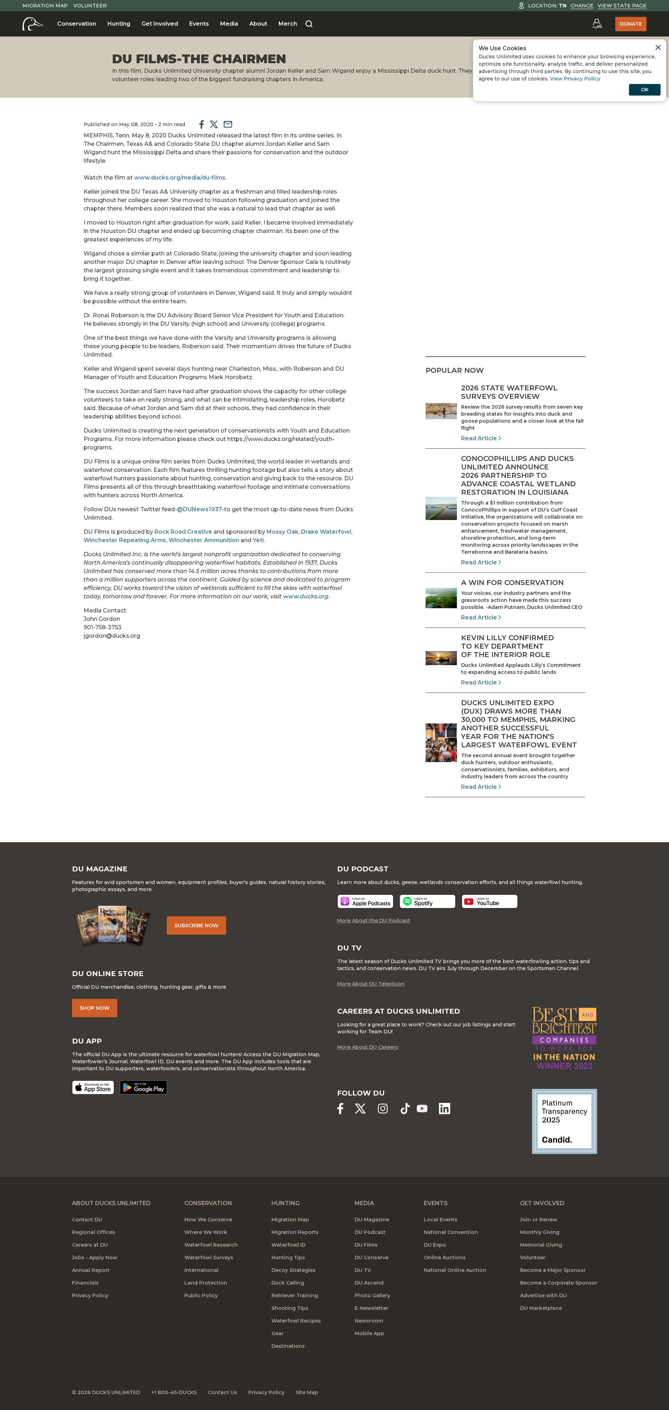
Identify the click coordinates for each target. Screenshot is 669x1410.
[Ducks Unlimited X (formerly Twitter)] (360, 1108)
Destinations (288, 1346)
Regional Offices (93, 1232)
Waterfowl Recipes (296, 1321)
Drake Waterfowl (326, 531)
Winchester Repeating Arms (125, 540)
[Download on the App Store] (93, 1087)
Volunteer (90, 5)
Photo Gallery (372, 1295)
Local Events (440, 1219)
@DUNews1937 (199, 509)
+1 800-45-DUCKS (174, 1392)
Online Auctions (445, 1257)
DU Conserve (371, 1257)
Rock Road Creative (183, 531)
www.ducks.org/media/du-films (179, 177)
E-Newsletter (371, 1308)
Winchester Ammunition (204, 540)
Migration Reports (295, 1232)
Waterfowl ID (288, 1245)
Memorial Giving (541, 1245)
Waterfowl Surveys (208, 1257)
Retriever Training (294, 1295)
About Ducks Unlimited (111, 1203)
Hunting (118, 23)
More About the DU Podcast (373, 920)
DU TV (363, 1270)
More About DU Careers (367, 1047)
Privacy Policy (90, 1295)
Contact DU (87, 1219)
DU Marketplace (541, 1308)
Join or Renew (538, 1219)
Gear (277, 1333)
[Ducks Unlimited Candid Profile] (564, 1121)
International (201, 1270)
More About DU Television (371, 984)
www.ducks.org (305, 596)
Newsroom (369, 1321)
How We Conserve (208, 1219)
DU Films (366, 1245)
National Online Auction (455, 1270)
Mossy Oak (283, 531)
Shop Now (95, 1008)
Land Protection (205, 1283)
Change (582, 5)
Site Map (307, 1392)
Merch (287, 23)
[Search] (309, 24)
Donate (631, 24)
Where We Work (205, 1232)
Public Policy (201, 1295)
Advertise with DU (543, 1295)
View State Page (622, 5)
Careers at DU (90, 1245)
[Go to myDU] (597, 23)
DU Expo (435, 1245)
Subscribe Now (196, 925)
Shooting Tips (289, 1308)
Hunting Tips (288, 1257)
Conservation (76, 23)
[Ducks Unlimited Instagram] (382, 1108)
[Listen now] (365, 901)
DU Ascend (369, 1283)
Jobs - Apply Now (94, 1257)
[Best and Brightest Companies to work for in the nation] (564, 1038)
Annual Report (91, 1270)
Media (229, 23)
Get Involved (160, 23)
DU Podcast (370, 1232)
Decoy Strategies (293, 1270)
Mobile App (369, 1333)
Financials (85, 1283)
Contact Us (222, 1392)
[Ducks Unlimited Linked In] (444, 1108)
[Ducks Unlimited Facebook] (340, 1108)
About (258, 23)
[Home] (32, 24)
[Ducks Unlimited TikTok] (405, 1108)
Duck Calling (287, 1283)
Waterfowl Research (211, 1245)
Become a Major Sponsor (553, 1270)
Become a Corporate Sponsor (558, 1283)
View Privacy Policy (575, 79)
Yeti (258, 540)
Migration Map (45, 5)
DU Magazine (372, 1219)
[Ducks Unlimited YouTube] (422, 1108)
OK (645, 89)
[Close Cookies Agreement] (658, 47)
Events (199, 23)
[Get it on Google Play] (143, 1087)
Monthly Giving (539, 1232)
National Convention (451, 1232)
